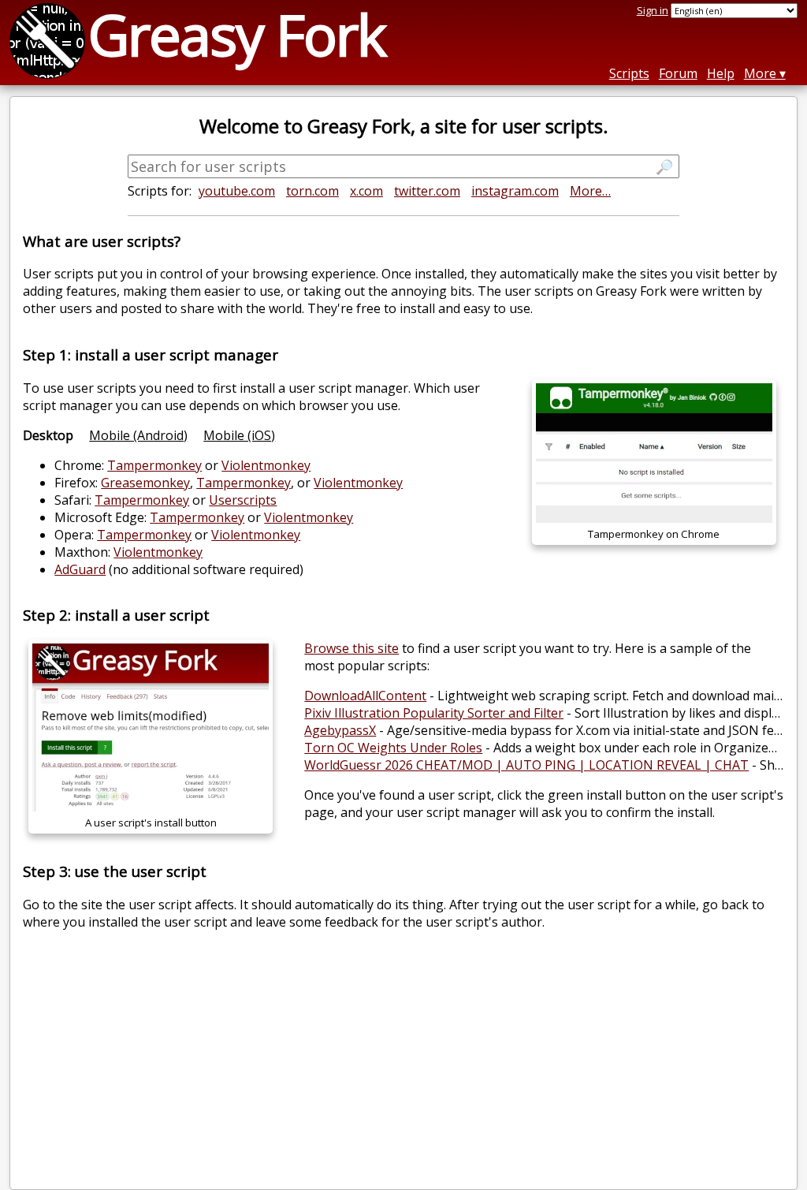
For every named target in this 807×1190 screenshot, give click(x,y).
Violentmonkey (266, 465)
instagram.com (515, 191)
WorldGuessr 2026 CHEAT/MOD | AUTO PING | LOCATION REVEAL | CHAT (526, 765)
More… (590, 191)
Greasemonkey (145, 482)
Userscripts (243, 500)
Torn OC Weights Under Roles (393, 747)
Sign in (652, 10)
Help (720, 73)
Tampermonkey (154, 465)
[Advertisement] (404, 1066)
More (760, 73)
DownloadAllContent (365, 695)
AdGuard (80, 569)
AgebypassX (340, 730)
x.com (366, 191)
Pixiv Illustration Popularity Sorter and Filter (433, 713)
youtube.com (237, 191)
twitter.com (427, 191)
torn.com (312, 191)
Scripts (629, 73)
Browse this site (351, 648)
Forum (678, 73)
